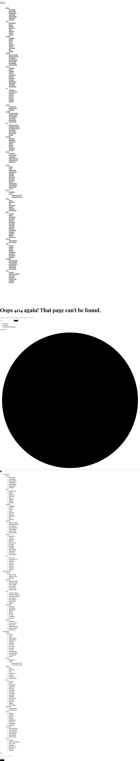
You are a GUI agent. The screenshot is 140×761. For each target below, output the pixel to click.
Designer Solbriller (13, 55)
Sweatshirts (11, 280)
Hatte (7, 21)
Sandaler (8, 111)
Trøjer (7, 270)
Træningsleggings (13, 185)
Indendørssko (12, 142)
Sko (7, 123)
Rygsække (11, 80)
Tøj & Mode (6, 163)
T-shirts (10, 193)
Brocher (11, 41)
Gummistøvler (12, 157)
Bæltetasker (12, 68)
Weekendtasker (12, 86)
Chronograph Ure (13, 91)
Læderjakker (12, 225)
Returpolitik (5, 325)
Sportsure (11, 101)
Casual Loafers (12, 106)
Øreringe (11, 46)
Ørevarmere (12, 28)
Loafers (8, 105)
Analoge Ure (12, 90)
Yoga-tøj (11, 188)
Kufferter (11, 73)
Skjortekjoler (12, 254)
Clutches (11, 70)
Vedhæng (11, 51)
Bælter (7, 8)
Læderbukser (12, 205)
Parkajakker (11, 228)
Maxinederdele (12, 265)
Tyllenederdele (12, 269)
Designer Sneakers (13, 125)
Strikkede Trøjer (12, 279)
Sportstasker (12, 85)
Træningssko (12, 148)
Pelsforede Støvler (13, 158)
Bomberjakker (12, 217)
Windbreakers (12, 237)
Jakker (7, 212)
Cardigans (11, 272)
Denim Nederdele (13, 260)
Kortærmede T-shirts (17, 195)
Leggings (11, 207)
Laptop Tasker (12, 75)
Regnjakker (11, 232)
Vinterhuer (11, 34)
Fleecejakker (12, 222)
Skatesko (11, 145)
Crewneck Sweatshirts (14, 274)
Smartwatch (11, 100)
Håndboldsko (12, 140)
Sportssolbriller (12, 63)
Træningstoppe (12, 187)
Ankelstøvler (12, 153)
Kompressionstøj (13, 172)
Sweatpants (11, 208)
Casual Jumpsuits (13, 240)
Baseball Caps (12, 23)
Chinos (10, 200)
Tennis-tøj (11, 182)
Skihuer (10, 29)
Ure (7, 88)
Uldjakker (11, 235)
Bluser (7, 190)
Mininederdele (12, 267)
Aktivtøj (7, 165)
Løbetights (11, 175)
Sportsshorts (12, 178)
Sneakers (11, 135)
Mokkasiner (11, 110)
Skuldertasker (12, 83)
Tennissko (11, 147)
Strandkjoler (12, 257)
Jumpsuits (8, 239)
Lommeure (11, 98)
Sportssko (8, 136)
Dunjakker (11, 220)
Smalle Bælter (12, 18)
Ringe (10, 50)
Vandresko (11, 150)
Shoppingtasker (12, 81)
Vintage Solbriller (13, 65)
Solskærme (11, 31)
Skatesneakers (12, 133)
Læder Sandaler (13, 116)
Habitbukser (12, 202)
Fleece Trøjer (12, 275)
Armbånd (11, 40)
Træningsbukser (13, 210)
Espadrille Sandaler (13, 113)
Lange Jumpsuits (13, 242)
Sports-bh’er (12, 177)
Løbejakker (11, 173)
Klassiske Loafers (13, 108)
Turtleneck (11, 282)
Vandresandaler (12, 121)
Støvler (7, 152)
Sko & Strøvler (7, 103)
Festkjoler (11, 245)
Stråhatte (11, 33)
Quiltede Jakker (12, 230)
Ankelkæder (12, 38)
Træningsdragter (13, 183)
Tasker (7, 66)
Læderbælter (12, 14)
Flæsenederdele (13, 262)
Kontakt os (5, 323)
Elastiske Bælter (13, 13)
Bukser (7, 198)
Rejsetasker (11, 78)
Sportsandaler (12, 118)
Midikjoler (11, 249)
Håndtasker (11, 71)
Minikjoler (11, 250)
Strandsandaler (12, 120)
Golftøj (10, 168)
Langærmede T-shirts (17, 197)
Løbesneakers (12, 130)
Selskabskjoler (12, 252)
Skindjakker (11, 233)
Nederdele (8, 259)
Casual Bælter (12, 11)
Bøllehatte (11, 26)
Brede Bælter (12, 9)
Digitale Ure (12, 93)
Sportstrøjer (11, 180)
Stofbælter (11, 19)
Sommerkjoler (12, 255)
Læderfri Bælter (13, 16)
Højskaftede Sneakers (14, 126)
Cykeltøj (11, 167)
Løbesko (11, 143)
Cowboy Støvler (13, 155)
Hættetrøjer (11, 277)
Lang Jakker (11, 227)
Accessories (6, 6)
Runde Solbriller (13, 61)
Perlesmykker (12, 48)
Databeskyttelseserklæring (9, 327)
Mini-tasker (11, 76)
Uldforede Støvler (13, 160)
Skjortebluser (12, 192)
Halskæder (11, 45)
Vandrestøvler (12, 162)
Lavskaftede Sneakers (14, 128)
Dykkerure (11, 95)
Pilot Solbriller (12, 58)
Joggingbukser (12, 170)
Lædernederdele (13, 264)
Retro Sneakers (12, 131)
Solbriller (8, 53)
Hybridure (11, 96)
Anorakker (11, 213)
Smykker (8, 36)
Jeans (10, 203)
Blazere (11, 215)
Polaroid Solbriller (13, 60)
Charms (10, 43)
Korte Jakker (12, 223)
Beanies (11, 24)
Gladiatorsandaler (13, 115)
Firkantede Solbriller (13, 56)
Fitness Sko (11, 138)
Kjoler (7, 244)
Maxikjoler (11, 247)
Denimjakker (12, 218)
